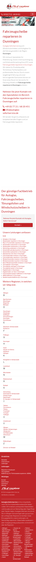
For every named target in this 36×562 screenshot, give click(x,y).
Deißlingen (6, 315)
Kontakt (24, 91)
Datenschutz (5, 482)
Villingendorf (6, 431)
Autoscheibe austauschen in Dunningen (14, 244)
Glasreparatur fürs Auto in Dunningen (14, 253)
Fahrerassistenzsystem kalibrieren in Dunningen (17, 273)
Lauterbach (6, 366)
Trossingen (6, 411)
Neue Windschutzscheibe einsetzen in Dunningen (17, 263)
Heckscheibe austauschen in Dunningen (14, 246)
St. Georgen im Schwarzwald (11, 399)
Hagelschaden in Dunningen (11, 270)
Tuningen (6, 413)
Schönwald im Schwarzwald (11, 394)
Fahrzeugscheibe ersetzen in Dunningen (14, 255)
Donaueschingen (8, 316)
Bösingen (6, 305)
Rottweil (5, 385)
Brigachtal (6, 303)
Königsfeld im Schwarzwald (11, 360)
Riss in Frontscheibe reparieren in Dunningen (16, 243)
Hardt (4, 348)
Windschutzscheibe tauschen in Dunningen (15, 261)
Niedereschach (7, 379)
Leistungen (4, 463)
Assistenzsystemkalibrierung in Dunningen (15, 277)
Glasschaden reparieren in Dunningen (14, 241)
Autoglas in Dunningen (9, 239)
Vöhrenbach (6, 435)
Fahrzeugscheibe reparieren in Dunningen (17, 65)
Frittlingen (6, 335)
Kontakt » (18, 225)
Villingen (5, 427)
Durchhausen (7, 320)
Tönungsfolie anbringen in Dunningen (14, 266)
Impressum (4, 483)
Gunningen (6, 341)
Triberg (5, 409)
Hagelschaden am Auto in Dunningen (14, 272)
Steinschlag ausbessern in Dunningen (14, 248)
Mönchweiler (7, 372)
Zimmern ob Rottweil (9, 447)
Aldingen (5, 293)
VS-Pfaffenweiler (8, 433)
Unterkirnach (7, 421)
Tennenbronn (7, 407)
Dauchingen (6, 311)
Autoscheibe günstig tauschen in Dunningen (15, 250)
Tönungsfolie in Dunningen (10, 264)
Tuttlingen (6, 414)
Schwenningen (7, 395)
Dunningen (6, 318)
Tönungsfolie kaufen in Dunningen (13, 268)
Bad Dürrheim (7, 299)
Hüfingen (5, 353)
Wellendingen (7, 441)
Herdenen (6, 351)
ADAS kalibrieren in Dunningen (12, 275)
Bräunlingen (6, 301)
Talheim (5, 405)
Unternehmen (5, 461)
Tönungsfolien (5, 471)
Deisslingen (6, 313)
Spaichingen (6, 397)
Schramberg (6, 392)
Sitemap (3, 485)
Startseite (4, 460)
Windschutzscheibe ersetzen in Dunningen (15, 259)
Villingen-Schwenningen (10, 429)
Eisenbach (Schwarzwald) (10, 327)
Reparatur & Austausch (8, 470)
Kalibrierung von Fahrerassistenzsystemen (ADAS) (16, 473)
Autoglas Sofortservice (11, 46)
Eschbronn (6, 328)
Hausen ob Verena (8, 349)
